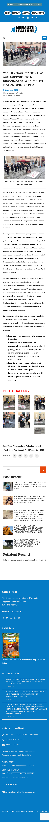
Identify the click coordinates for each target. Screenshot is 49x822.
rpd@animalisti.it (32, 811)
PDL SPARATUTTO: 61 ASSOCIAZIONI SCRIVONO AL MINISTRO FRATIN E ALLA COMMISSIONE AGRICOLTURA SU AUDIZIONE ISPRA (25, 694)
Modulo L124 (7, 811)
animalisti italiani (33, 446)
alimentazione (19, 446)
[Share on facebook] (15, 456)
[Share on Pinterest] (37, 456)
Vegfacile (24, 210)
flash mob (8, 450)
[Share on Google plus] (31, 456)
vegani (21, 450)
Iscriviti (16, 13)
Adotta (26, 13)
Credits (44, 811)
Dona (7, 13)
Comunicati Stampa (11, 95)
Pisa (15, 450)
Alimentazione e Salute (13, 93)
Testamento (38, 13)
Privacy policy (19, 811)
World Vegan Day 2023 (34, 450)
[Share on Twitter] (20, 456)
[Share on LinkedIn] (26, 456)
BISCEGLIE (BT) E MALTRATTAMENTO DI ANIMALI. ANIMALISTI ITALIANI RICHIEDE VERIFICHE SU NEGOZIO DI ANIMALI (25, 681)
